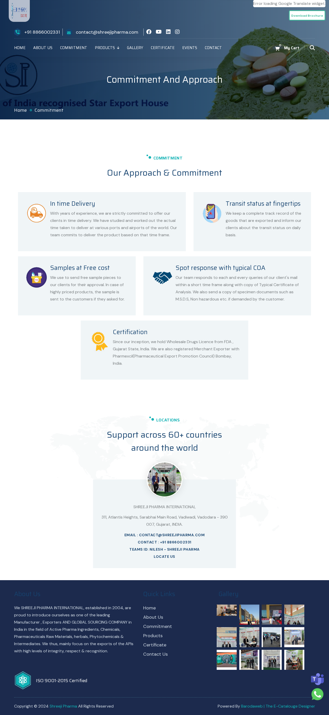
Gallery (135, 48)
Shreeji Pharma (64, 706)
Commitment (73, 48)
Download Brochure (307, 16)
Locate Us (164, 556)
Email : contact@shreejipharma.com (164, 535)
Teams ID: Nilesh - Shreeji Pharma (164, 549)
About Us (42, 48)
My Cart (291, 48)
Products (105, 48)
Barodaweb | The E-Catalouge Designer (278, 706)
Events (189, 48)
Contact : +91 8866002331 (164, 542)
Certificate (163, 48)
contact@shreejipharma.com (107, 32)
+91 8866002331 (42, 32)
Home (19, 48)
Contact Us (155, 654)
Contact (213, 48)
